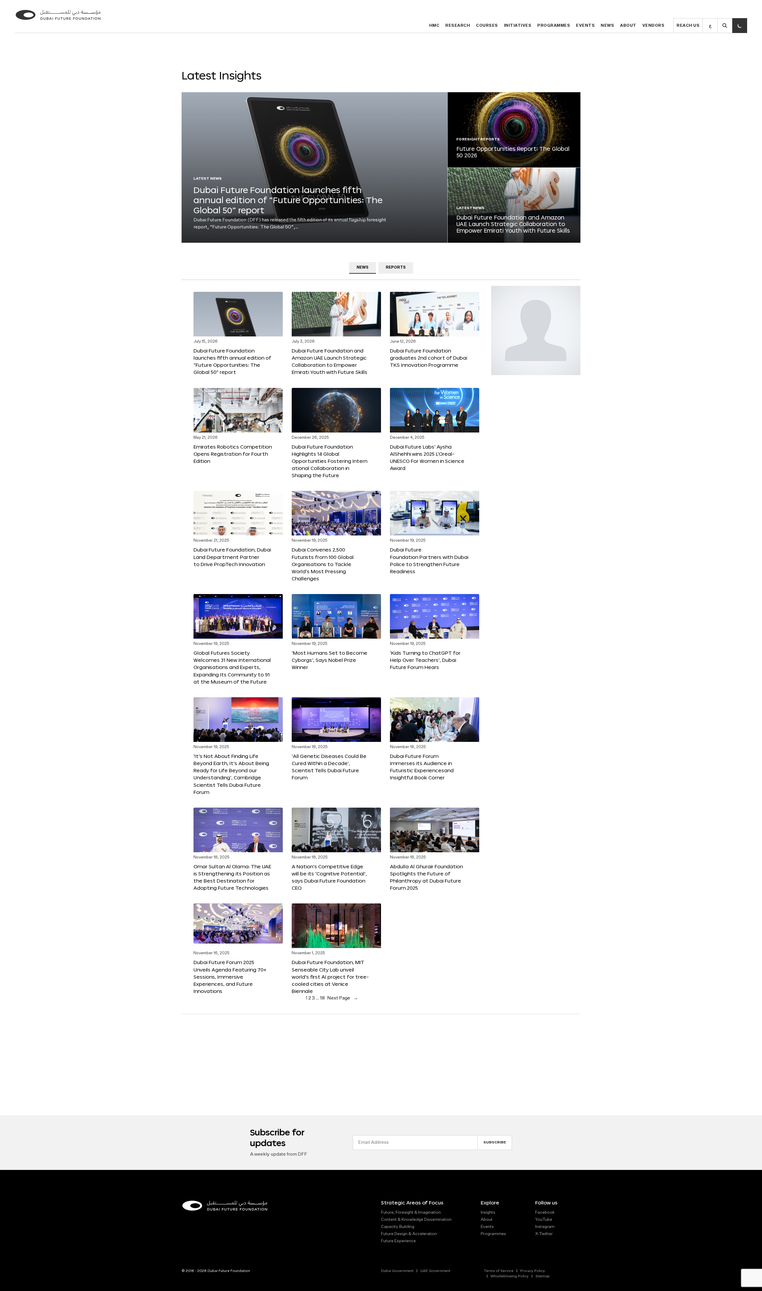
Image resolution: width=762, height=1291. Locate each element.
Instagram (545, 1227)
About (628, 26)
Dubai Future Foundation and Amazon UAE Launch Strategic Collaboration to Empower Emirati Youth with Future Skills (513, 224)
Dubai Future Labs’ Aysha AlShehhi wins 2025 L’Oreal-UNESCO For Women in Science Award (427, 457)
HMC (434, 26)
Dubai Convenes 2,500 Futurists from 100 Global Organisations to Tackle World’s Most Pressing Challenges (323, 564)
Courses (487, 26)
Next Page (342, 998)
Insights (488, 1212)
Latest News (207, 179)
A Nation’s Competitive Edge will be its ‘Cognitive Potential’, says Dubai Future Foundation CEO (329, 877)
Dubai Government (397, 1271)
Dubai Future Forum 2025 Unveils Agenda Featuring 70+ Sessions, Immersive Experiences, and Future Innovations (229, 976)
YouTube (543, 1220)
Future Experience (398, 1241)
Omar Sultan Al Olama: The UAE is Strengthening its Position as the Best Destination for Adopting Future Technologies (232, 877)
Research (457, 26)
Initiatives (518, 26)
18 (322, 998)
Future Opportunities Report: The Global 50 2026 (512, 152)
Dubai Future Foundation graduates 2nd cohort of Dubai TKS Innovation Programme (428, 358)
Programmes (553, 26)
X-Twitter (544, 1234)
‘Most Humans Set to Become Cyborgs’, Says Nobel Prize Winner (329, 660)
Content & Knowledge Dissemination (416, 1220)
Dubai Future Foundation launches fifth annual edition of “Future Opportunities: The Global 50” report (287, 200)
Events (585, 26)
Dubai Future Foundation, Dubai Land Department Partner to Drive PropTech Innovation (232, 557)
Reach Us (688, 26)
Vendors (653, 26)
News (607, 26)
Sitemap (542, 1276)
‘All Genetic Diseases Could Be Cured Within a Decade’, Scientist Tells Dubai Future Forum (329, 766)
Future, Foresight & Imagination (411, 1212)
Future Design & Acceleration (409, 1234)
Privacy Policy (532, 1271)
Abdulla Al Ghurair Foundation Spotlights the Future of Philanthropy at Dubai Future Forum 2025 (426, 877)
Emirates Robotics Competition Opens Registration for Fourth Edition (232, 454)
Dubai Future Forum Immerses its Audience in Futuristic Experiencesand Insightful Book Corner (422, 766)
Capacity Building (397, 1227)
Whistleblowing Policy (510, 1276)
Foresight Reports (478, 139)
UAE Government (435, 1271)
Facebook (545, 1212)
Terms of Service (498, 1271)
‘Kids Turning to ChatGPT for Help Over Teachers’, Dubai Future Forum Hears (425, 660)
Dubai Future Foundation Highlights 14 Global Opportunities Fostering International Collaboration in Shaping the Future (329, 461)
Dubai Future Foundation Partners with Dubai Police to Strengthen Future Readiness (429, 560)
